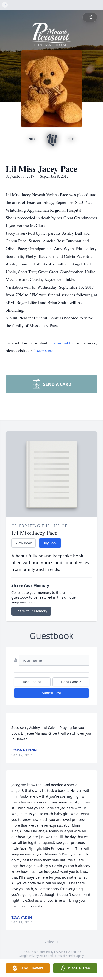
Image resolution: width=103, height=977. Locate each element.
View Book (24, 543)
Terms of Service (64, 956)
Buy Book (50, 543)
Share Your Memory (31, 611)
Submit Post (51, 693)
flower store (43, 350)
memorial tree (64, 343)
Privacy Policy (38, 956)
